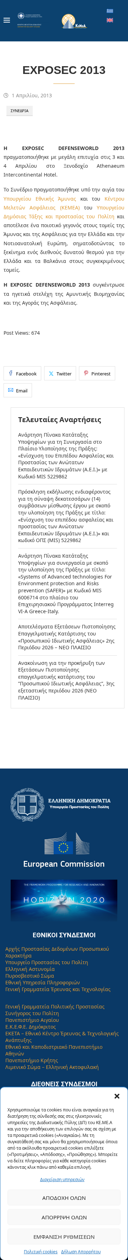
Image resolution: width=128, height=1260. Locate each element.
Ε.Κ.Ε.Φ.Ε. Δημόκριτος (30, 1026)
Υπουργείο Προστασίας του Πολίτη (46, 962)
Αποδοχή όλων (64, 1197)
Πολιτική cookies (41, 1252)
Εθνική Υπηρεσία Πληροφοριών (42, 982)
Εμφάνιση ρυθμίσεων (64, 1236)
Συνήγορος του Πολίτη (32, 1013)
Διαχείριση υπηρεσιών (62, 1179)
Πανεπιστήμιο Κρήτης (31, 1060)
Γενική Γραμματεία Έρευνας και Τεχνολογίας (58, 989)
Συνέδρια (19, 110)
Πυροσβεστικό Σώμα (29, 975)
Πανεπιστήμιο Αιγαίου (32, 1020)
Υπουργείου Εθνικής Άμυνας (40, 198)
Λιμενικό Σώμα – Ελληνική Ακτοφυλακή (52, 1067)
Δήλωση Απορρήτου (81, 1252)
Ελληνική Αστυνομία (30, 969)
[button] (117, 1096)
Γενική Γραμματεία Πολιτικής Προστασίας (55, 1006)
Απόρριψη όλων (64, 1217)
